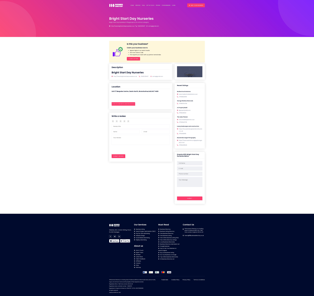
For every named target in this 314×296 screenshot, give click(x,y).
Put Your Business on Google (168, 255)
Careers (138, 263)
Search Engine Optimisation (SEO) (146, 231)
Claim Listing (133, 59)
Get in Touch (150, 5)
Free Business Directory (166, 233)
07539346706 (183, 122)
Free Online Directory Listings (168, 240)
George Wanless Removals (185, 101)
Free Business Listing (166, 235)
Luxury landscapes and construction (188, 126)
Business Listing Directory (167, 231)
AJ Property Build (182, 107)
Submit (189, 198)
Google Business (164, 246)
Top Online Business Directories (169, 257)
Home (132, 5)
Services (137, 5)
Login (173, 5)
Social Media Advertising (143, 238)
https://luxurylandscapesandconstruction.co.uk (190, 130)
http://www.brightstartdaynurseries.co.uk (123, 26)
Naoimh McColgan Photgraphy (186, 138)
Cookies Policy (175, 280)
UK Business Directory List (167, 259)
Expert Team (139, 252)
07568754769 (183, 103)
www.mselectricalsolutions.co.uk (188, 94)
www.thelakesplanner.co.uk (186, 119)
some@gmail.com (153, 26)
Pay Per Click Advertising (143, 233)
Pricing (158, 5)
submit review (118, 156)
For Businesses (166, 5)
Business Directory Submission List (169, 244)
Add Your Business (197, 5)
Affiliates (138, 261)
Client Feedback (140, 259)
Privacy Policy (186, 280)
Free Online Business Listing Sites (169, 238)
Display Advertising (141, 240)
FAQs (143, 5)
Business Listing (140, 229)
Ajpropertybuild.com (185, 110)
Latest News (139, 257)
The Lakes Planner (182, 117)
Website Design (140, 235)
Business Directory (165, 229)
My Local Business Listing (167, 252)
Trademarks (164, 280)
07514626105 (182, 133)
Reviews (138, 254)
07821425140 (182, 113)
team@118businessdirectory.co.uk (194, 235)
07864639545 (183, 145)
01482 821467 (141, 26)
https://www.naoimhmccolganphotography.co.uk (190, 141)
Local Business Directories (167, 242)
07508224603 (183, 97)
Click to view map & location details (123, 103)
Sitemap (138, 267)
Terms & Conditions (199, 280)
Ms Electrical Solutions (184, 91)
